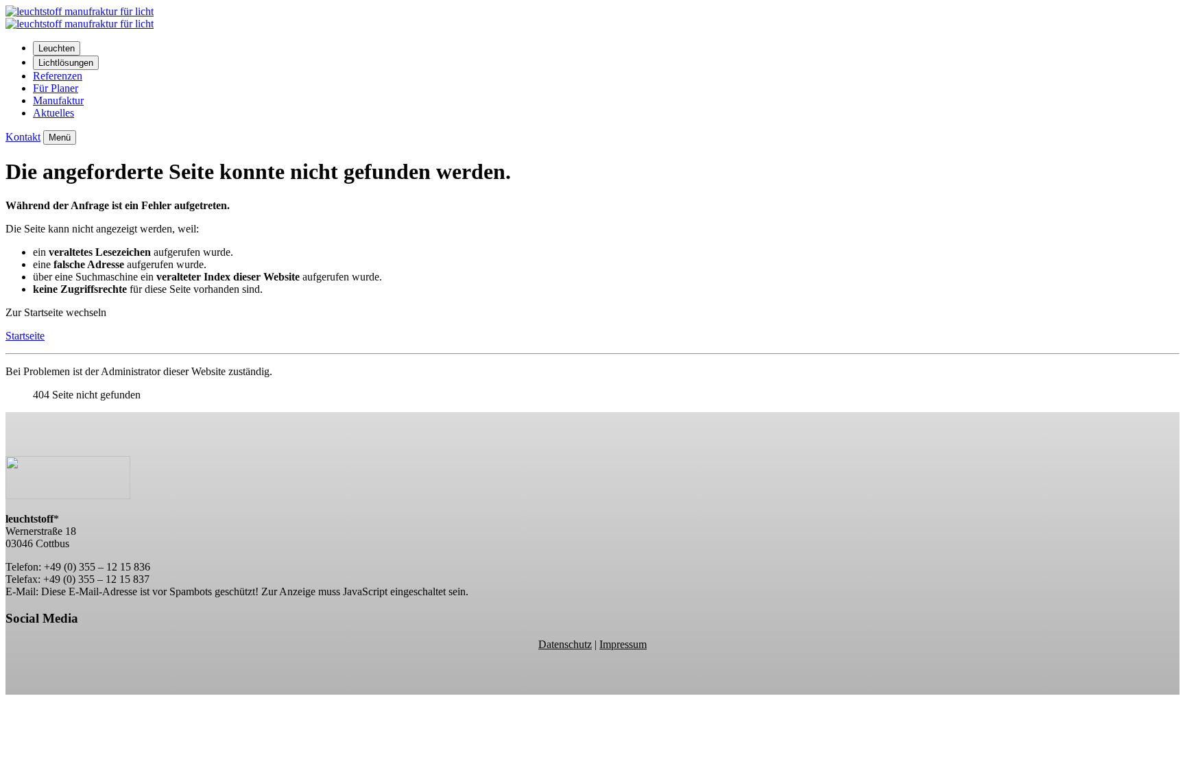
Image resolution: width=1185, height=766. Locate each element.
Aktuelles (53, 113)
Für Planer (55, 88)
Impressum (623, 644)
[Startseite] (79, 23)
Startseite (25, 336)
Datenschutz (565, 644)
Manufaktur (58, 100)
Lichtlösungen (65, 63)
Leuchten (56, 48)
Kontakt (22, 137)
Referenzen (57, 76)
